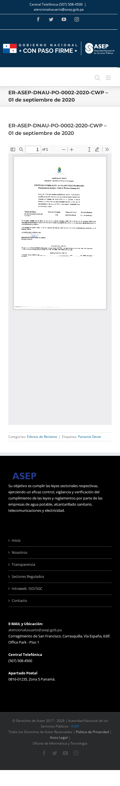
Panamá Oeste (89, 436)
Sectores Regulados (28, 576)
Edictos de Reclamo (42, 436)
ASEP (75, 726)
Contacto (19, 600)
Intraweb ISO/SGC (27, 588)
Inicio (16, 540)
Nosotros (19, 552)
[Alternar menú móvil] (109, 78)
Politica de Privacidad (92, 731)
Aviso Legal (59, 737)
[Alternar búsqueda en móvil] (97, 78)
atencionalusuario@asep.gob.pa (59, 9)
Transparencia (23, 564)
